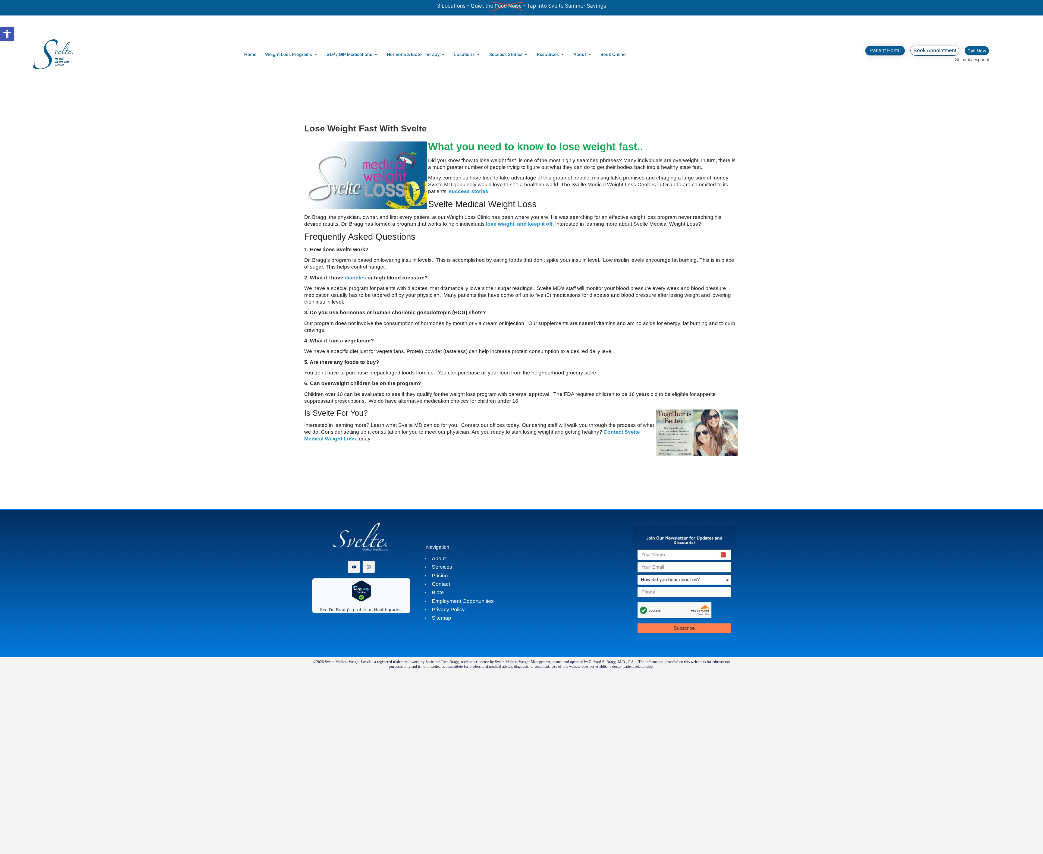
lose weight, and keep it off (519, 224)
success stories (468, 191)
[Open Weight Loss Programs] (315, 54)
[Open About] (590, 54)
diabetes (354, 278)
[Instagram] (369, 567)
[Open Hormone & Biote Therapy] (443, 54)
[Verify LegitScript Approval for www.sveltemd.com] (361, 600)
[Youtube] (354, 567)
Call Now (976, 50)
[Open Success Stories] (526, 54)
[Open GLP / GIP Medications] (376, 54)
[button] (7, 34)
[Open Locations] (478, 54)
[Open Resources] (562, 54)
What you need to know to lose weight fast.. (535, 146)
